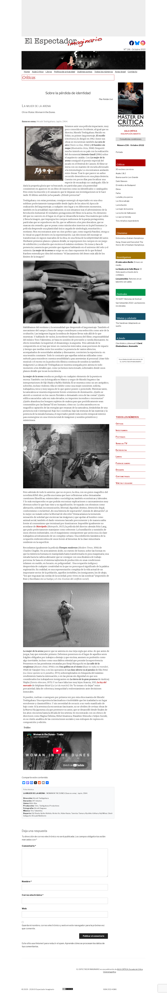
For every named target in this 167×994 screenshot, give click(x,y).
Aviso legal (120, 71)
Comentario (29, 846)
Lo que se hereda (123, 217)
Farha (118, 193)
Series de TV (121, 443)
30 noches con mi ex (125, 169)
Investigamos (121, 430)
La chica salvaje (122, 201)
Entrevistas (121, 450)
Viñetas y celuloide (124, 483)
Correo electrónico (32, 895)
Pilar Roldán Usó (106, 99)
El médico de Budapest (126, 185)
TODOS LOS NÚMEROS (127, 417)
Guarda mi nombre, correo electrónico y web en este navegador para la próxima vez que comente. (63, 927)
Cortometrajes (123, 476)
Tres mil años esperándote (127, 221)
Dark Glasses (121, 181)
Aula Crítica (37, 71)
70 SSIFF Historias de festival (128, 299)
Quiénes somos (84, 71)
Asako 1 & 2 (121, 173)
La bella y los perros (124, 197)
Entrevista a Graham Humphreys (130, 238)
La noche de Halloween (126, 213)
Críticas (119, 423)
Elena (118, 189)
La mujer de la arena (124, 209)
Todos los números (103, 71)
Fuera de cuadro (123, 463)
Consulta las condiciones (130, 139)
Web (24, 908)
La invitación (121, 205)
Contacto (132, 71)
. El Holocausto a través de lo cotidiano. (129, 272)
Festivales (120, 437)
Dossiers (120, 470)
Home (27, 71)
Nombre (27, 881)
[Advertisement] (83, 18)
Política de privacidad (64, 71)
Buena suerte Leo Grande (127, 177)
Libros (49, 71)
